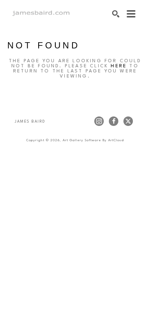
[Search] (115, 13)
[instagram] (99, 121)
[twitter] (128, 121)
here (119, 66)
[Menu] (131, 13)
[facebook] (113, 121)
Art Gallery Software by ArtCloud (93, 140)
